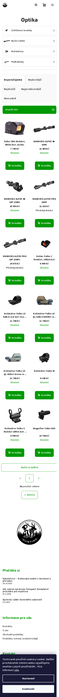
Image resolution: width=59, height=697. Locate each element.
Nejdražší (9, 89)
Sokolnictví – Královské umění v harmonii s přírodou (27, 579)
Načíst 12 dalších (29, 467)
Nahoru (31, 494)
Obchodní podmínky (13, 634)
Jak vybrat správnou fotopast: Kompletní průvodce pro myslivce (26, 590)
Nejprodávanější (31, 89)
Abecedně (10, 98)
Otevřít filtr (11, 109)
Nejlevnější (34, 80)
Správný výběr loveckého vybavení (22, 599)
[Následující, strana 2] (29, 478)
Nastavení (28, 678)
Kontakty (7, 626)
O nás (5, 630)
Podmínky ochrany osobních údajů (20, 638)
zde (16, 670)
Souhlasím (28, 689)
